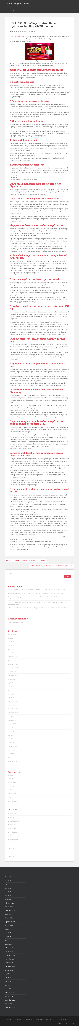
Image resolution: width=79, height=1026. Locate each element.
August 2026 (12, 634)
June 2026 (11, 642)
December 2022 (13, 761)
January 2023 (12, 757)
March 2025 (11, 698)
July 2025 (10, 683)
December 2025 (13, 664)
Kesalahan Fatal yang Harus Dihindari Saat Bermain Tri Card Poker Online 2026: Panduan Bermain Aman (38, 597)
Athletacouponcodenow (18, 3)
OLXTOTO (71, 1023)
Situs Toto (11, 848)
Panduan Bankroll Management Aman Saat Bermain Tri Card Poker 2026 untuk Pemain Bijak (37, 589)
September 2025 (13, 675)
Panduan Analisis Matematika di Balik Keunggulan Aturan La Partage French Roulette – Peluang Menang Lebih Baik (37, 603)
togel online (16, 37)
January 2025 (12, 705)
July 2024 (10, 727)
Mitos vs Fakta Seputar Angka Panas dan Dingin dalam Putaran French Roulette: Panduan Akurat (38, 608)
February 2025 (12, 701)
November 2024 (13, 713)
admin (25, 31)
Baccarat (25, 10)
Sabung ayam (12, 794)
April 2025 (11, 694)
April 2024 (11, 739)
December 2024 (13, 709)
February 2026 (12, 657)
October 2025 (12, 671)
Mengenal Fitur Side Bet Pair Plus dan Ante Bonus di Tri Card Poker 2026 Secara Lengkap (35, 593)
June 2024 (11, 731)
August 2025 (12, 679)
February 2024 (12, 746)
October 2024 (12, 716)
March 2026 (11, 653)
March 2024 (11, 742)
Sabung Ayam (56, 10)
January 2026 (12, 660)
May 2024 (11, 735)
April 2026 (11, 649)
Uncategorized (12, 801)
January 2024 (12, 750)
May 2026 (11, 645)
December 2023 (13, 754)
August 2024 (12, 724)
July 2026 (10, 638)
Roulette (10, 790)
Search (10, 573)
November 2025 (13, 668)
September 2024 (13, 720)
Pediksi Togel (45, 10)
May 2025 (11, 690)
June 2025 (11, 686)
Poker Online (34, 10)
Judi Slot (16, 10)
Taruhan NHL (67, 10)
